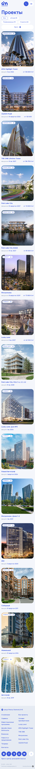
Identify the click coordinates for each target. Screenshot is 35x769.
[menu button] (31, 3)
